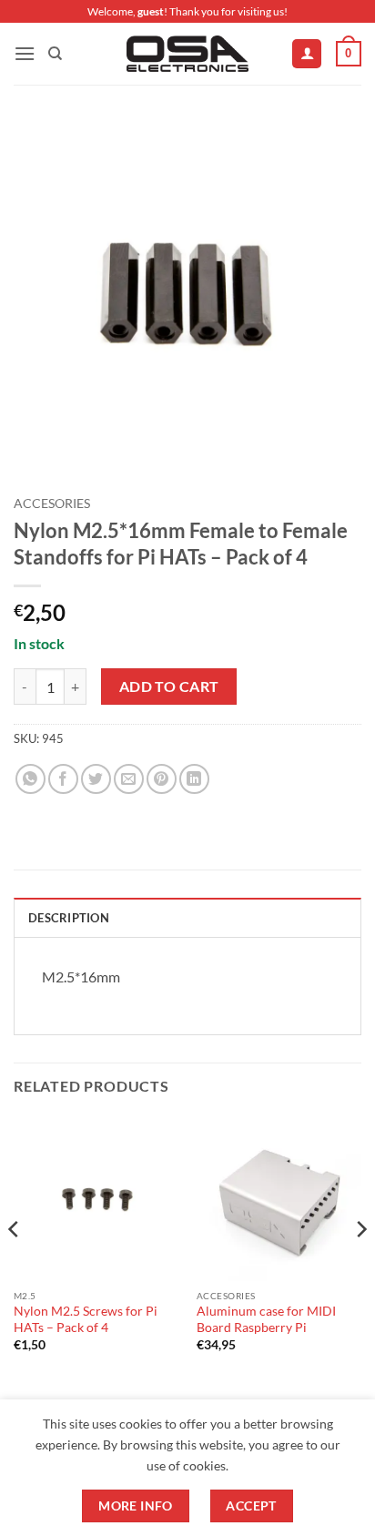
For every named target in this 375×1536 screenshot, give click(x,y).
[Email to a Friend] (129, 779)
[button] (24, 53)
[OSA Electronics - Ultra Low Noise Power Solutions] (188, 54)
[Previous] (14, 1266)
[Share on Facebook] (63, 779)
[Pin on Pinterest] (162, 779)
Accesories (52, 503)
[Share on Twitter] (96, 779)
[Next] (360, 1266)
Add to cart (169, 686)
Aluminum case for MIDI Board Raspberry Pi (266, 1319)
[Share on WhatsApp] (30, 779)
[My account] (306, 54)
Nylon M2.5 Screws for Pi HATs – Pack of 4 (85, 1319)
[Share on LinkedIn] (194, 779)
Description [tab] (68, 917)
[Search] (55, 53)
